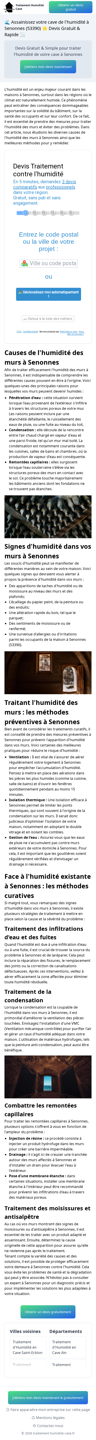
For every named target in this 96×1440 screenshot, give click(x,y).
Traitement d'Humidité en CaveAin (64, 1347)
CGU (19, 331)
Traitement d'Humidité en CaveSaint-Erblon (27, 1347)
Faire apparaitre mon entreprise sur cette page (50, 1409)
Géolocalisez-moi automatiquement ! (50, 294)
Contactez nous (50, 1425)
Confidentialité (30, 331)
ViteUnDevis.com (68, 331)
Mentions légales (50, 1417)
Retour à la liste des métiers (49, 319)
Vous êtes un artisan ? (75, 332)
